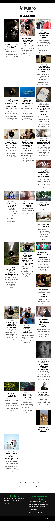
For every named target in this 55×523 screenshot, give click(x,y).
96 (25, 482)
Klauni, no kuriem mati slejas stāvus (11, 46)
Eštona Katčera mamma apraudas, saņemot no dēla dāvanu (43, 68)
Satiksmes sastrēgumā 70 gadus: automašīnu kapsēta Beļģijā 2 (11, 272)
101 (47, 482)
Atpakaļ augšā (46, 518)
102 (19, 486)
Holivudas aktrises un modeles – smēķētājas (27, 329)
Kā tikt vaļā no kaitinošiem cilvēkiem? (27, 205)
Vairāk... (22, 500)
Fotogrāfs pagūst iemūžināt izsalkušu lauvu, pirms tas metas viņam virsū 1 (11, 103)
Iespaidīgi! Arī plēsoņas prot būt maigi (43, 429)
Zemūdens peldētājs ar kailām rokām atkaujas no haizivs (27, 103)
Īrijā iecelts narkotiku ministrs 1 (11, 395)
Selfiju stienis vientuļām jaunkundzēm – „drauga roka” (11, 325)
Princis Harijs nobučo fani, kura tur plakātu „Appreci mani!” (27, 41)
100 (43, 482)
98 (33, 482)
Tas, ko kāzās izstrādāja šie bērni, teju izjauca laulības (44, 173)
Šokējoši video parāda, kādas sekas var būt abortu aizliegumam (27, 145)
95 (21, 482)
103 (23, 486)
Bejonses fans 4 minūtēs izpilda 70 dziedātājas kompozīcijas (43, 255)
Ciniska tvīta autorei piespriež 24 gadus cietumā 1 (43, 143)
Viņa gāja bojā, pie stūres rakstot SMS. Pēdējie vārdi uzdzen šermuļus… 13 (43, 365)
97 (29, 482)
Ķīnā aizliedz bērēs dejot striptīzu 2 (27, 395)
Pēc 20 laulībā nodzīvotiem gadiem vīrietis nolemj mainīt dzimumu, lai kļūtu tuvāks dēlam (27, 260)
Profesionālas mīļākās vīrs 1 (44, 225)
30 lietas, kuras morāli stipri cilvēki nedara (43, 394)
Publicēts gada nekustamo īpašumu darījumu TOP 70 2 (11, 456)
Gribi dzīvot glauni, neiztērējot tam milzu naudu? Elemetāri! (44, 293)
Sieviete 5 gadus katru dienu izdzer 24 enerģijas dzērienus (11, 207)
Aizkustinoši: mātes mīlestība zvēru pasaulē (11, 143)
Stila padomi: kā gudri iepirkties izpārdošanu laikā (44, 34)
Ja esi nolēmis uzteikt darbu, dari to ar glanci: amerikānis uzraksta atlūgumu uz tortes (43, 109)
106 (32, 486)
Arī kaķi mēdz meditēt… (44, 205)
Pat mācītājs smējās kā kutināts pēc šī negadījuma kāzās (43, 323)
